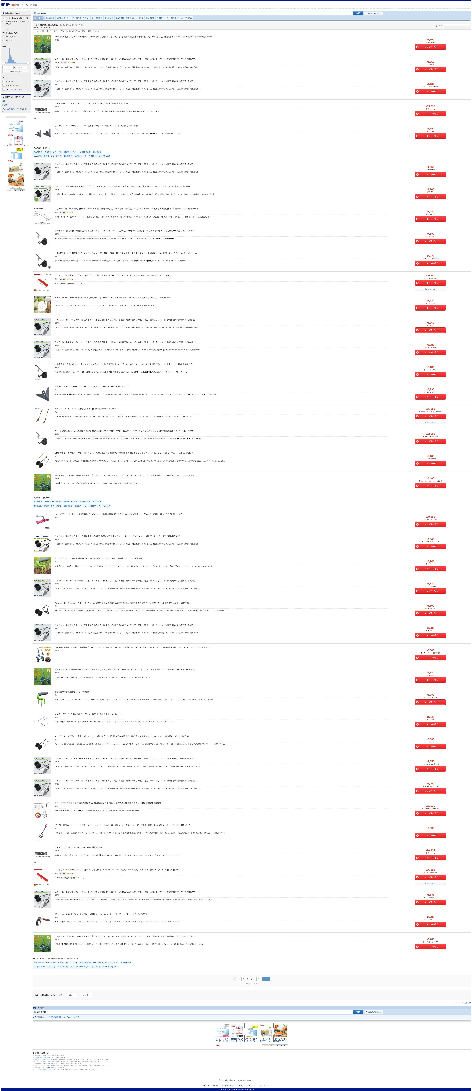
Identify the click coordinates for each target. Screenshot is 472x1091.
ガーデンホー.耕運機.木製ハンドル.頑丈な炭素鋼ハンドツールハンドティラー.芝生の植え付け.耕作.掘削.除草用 (101, 914)
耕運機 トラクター (82, 18)
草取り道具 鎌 (39, 963)
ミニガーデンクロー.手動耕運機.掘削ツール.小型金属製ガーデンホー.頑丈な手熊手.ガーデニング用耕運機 (98, 558)
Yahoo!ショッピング (14, 89)
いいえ (85, 995)
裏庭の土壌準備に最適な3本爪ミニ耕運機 (72, 692)
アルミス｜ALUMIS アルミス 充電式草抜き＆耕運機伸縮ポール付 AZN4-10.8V (87, 409)
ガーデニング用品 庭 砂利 (80, 967)
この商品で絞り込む (430, 422)
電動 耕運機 (150, 18)
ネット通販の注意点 (48, 1067)
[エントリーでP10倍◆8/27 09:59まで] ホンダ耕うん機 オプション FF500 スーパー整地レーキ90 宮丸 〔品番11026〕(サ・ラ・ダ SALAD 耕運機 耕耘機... (117, 870)
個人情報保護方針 (228, 1085)
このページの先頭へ (462, 1003)
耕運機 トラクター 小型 (65, 18)
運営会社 (206, 1085)
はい (71, 995)
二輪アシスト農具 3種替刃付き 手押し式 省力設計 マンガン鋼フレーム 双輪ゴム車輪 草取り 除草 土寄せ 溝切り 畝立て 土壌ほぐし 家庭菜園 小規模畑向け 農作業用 (122, 186)
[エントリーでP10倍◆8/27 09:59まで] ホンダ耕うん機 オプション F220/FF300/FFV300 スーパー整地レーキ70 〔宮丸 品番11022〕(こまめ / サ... (114, 275)
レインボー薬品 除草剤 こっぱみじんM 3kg (61, 963)
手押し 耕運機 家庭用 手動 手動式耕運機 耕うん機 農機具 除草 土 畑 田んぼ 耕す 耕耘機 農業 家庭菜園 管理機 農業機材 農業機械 (108, 803)
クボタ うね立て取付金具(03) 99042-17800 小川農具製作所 (79, 847)
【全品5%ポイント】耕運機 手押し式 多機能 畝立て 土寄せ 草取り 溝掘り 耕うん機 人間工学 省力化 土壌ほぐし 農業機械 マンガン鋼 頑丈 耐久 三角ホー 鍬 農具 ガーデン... (126, 253)
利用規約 (215, 1085)
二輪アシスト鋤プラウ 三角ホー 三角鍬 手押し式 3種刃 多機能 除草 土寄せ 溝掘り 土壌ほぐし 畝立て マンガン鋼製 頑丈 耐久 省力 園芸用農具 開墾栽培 (117, 536)
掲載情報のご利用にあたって (44, 1057)
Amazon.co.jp (12, 85)
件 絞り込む (16, 72)
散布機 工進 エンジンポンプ (108, 963)
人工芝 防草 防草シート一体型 (44, 967)
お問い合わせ (264, 1085)
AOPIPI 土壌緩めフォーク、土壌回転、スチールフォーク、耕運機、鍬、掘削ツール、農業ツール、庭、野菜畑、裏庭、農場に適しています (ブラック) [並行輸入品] (122, 825)
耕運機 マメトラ (163, 18)
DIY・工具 (11, 37)
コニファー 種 (63, 967)
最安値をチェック (430, 289)
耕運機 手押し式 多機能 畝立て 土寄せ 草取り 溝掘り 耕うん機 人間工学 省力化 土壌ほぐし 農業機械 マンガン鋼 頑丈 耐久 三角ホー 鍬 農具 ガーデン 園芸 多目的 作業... (124, 364)
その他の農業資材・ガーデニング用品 (18, 23)
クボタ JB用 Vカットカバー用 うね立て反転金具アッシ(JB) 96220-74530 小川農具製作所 (91, 103)
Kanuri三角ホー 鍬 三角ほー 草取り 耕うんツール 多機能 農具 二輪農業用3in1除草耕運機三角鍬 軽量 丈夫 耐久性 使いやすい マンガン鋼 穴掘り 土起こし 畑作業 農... (123, 603)
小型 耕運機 (109, 18)
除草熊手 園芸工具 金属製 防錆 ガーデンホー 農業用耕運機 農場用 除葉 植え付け (88, 714)
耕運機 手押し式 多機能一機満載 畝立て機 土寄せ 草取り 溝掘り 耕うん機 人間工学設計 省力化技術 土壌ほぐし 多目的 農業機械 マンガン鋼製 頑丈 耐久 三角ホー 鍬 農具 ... (125, 231)
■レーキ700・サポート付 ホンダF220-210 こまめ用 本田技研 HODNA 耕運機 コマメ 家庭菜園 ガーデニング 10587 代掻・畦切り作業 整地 (118, 514)
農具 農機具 (50, 18)
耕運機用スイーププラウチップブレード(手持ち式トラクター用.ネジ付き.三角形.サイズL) (91, 386)
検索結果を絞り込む (374, 13)
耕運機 (4, 105)
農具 (4, 101)
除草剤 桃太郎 (126, 963)
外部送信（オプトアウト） (246, 1085)
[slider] (3, 63)
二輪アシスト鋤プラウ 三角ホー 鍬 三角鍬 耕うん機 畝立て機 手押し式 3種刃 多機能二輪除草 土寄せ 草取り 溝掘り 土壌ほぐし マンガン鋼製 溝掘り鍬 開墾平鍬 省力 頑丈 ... (126, 59)
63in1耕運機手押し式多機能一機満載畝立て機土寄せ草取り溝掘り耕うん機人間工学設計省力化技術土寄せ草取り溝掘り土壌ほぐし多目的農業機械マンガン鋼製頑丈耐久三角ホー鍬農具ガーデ (133, 37)
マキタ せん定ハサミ (110, 967)
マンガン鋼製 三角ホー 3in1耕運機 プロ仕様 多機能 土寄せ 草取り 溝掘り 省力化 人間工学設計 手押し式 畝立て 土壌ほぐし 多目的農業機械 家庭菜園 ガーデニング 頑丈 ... (125, 431)
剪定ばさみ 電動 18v (88, 963)
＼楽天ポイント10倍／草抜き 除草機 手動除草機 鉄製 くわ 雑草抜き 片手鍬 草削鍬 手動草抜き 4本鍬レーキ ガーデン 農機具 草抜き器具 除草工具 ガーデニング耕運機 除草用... (127, 209)
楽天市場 (10, 81)
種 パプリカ (96, 967)
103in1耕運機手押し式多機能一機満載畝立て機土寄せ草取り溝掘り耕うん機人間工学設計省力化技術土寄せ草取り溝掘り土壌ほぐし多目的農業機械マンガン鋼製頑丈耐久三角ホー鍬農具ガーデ (134, 647)
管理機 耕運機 (97, 18)
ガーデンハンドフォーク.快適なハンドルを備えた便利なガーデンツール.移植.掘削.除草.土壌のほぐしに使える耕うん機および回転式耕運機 (112, 297)
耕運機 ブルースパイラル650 (181, 18)
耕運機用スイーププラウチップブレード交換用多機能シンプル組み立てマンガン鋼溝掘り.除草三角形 (96, 126)
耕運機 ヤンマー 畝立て (134, 18)
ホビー (9, 41)
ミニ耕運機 (120, 18)
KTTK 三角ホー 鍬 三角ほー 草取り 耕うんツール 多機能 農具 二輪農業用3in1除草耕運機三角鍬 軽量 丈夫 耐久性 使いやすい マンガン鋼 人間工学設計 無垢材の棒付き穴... (125, 453)
